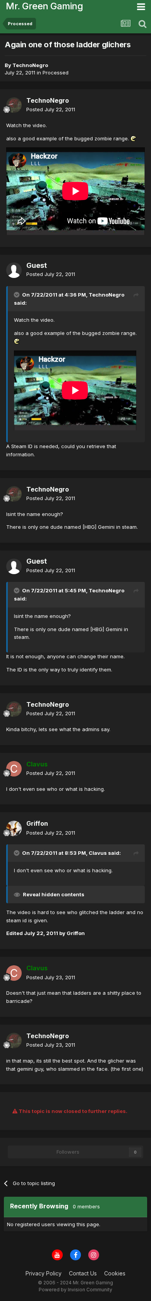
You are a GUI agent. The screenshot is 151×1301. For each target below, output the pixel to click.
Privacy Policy (44, 1273)
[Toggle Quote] (17, 295)
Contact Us (83, 1273)
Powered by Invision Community (75, 1289)
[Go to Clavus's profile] (14, 768)
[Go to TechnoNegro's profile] (14, 105)
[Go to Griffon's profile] (14, 828)
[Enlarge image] (133, 138)
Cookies (114, 1273)
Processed (56, 72)
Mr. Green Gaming (44, 6)
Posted (50, 109)
